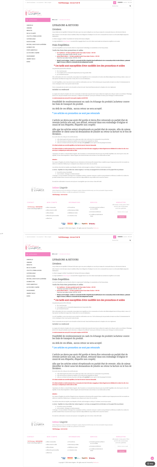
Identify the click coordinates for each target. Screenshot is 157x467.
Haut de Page (152, 458)
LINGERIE (29, 28)
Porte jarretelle (32, 50)
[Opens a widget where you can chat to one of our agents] (150, 464)
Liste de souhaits (31, 2)
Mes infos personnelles (53, 215)
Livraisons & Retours (95, 212)
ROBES (28, 61)
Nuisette (29, 30)
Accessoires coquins (33, 53)
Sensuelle (30, 25)
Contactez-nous (73, 215)
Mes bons (49, 218)
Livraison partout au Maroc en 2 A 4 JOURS (97, 208)
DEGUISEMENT (31, 56)
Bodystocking (31, 41)
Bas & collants (31, 33)
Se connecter (40, 2)
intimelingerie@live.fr (36, 208)
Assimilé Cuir (31, 47)
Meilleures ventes (73, 213)
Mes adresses (50, 213)
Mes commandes (51, 207)
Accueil (55, 19)
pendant (87, 142)
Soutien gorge (31, 39)
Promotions (72, 207)
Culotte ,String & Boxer (34, 36)
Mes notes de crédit (52, 210)
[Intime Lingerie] (34, 12)
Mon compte (48, 2)
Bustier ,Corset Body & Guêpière (36, 44)
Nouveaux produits (73, 210)
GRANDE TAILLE (31, 59)
